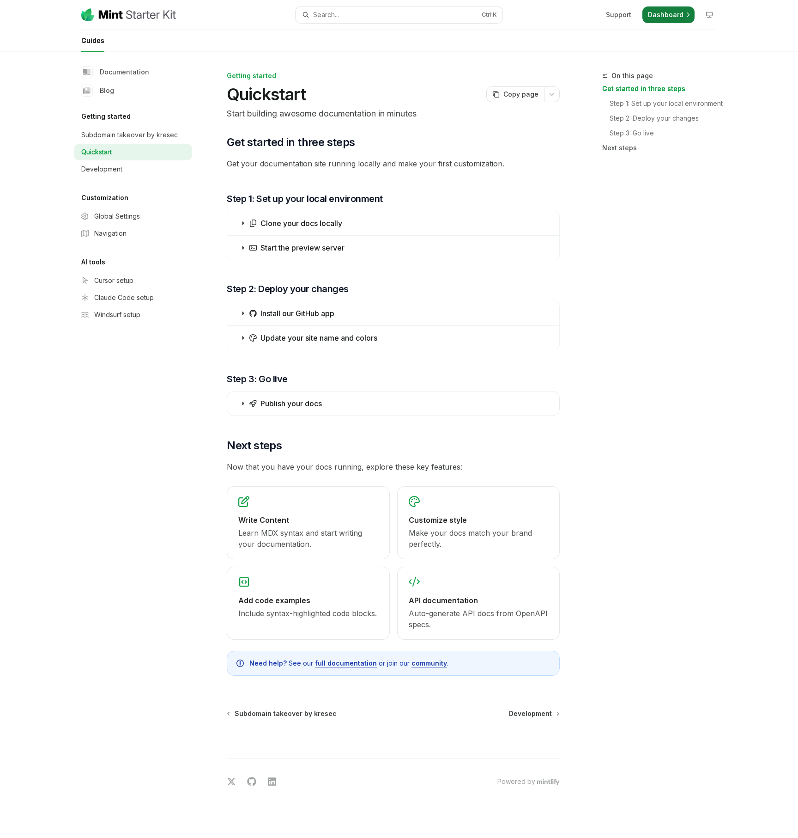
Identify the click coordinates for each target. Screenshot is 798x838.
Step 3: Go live (632, 133)
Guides (92, 40)
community (429, 663)
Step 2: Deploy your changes (654, 118)
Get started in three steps (643, 88)
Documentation (124, 72)
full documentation (346, 663)
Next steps (619, 148)
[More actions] (552, 94)
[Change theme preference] (709, 14)
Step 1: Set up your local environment (666, 103)
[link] (308, 522)
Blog (107, 90)
